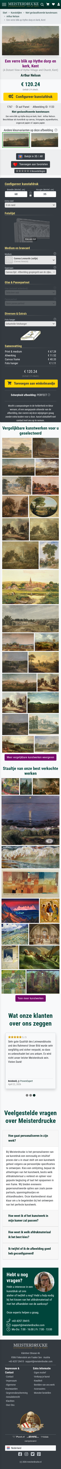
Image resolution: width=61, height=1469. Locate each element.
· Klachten (9, 1401)
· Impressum (11, 1380)
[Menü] (4, 4)
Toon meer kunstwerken (31, 998)
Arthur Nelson (12, 16)
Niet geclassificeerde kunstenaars (41, 12)
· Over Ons (9, 1405)
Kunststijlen (16, 12)
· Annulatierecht (12, 1397)
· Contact (9, 1376)
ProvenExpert (26, 1081)
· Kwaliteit (37, 1380)
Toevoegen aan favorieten (32, 164)
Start (5, 12)
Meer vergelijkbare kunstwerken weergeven (30, 757)
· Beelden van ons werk (44, 1384)
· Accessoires (39, 1388)
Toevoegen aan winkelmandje (33, 383)
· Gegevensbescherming (16, 1392)
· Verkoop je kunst (41, 1376)
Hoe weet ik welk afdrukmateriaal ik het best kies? (29, 1234)
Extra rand (9, 201)
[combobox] (30, 205)
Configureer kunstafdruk (33, 96)
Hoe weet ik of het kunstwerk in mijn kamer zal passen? (28, 1218)
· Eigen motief (39, 1372)
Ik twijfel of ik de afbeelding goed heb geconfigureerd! (29, 1251)
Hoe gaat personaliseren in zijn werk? (28, 1138)
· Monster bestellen (42, 1392)
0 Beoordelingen (37, 171)
